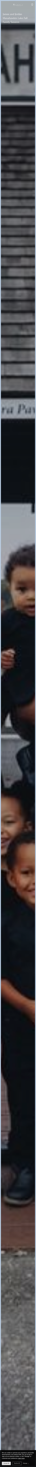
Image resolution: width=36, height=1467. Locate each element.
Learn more (21, 1458)
